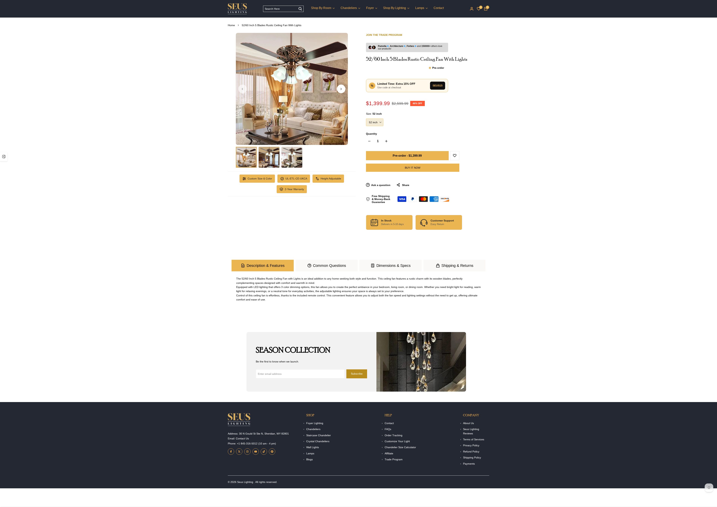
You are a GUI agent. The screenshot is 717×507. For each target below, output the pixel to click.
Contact (389, 423)
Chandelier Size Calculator (400, 447)
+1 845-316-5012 (247, 443)
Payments (469, 463)
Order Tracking (393, 435)
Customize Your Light (397, 441)
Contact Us (242, 438)
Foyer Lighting (314, 423)
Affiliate (389, 453)
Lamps (310, 453)
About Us (468, 423)
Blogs (309, 459)
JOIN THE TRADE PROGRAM (384, 34)
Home (231, 25)
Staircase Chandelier (318, 435)
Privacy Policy (471, 445)
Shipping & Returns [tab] (457, 265)
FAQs (388, 429)
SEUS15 (438, 85)
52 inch (373, 122)
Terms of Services (473, 439)
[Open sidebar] (3, 156)
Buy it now (412, 167)
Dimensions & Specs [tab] (393, 265)
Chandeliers (313, 429)
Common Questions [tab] (329, 265)
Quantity (371, 133)
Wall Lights (312, 447)
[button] (454, 155)
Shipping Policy (472, 457)
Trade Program (394, 459)
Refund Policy (471, 451)
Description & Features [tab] (266, 265)
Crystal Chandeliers (317, 441)
